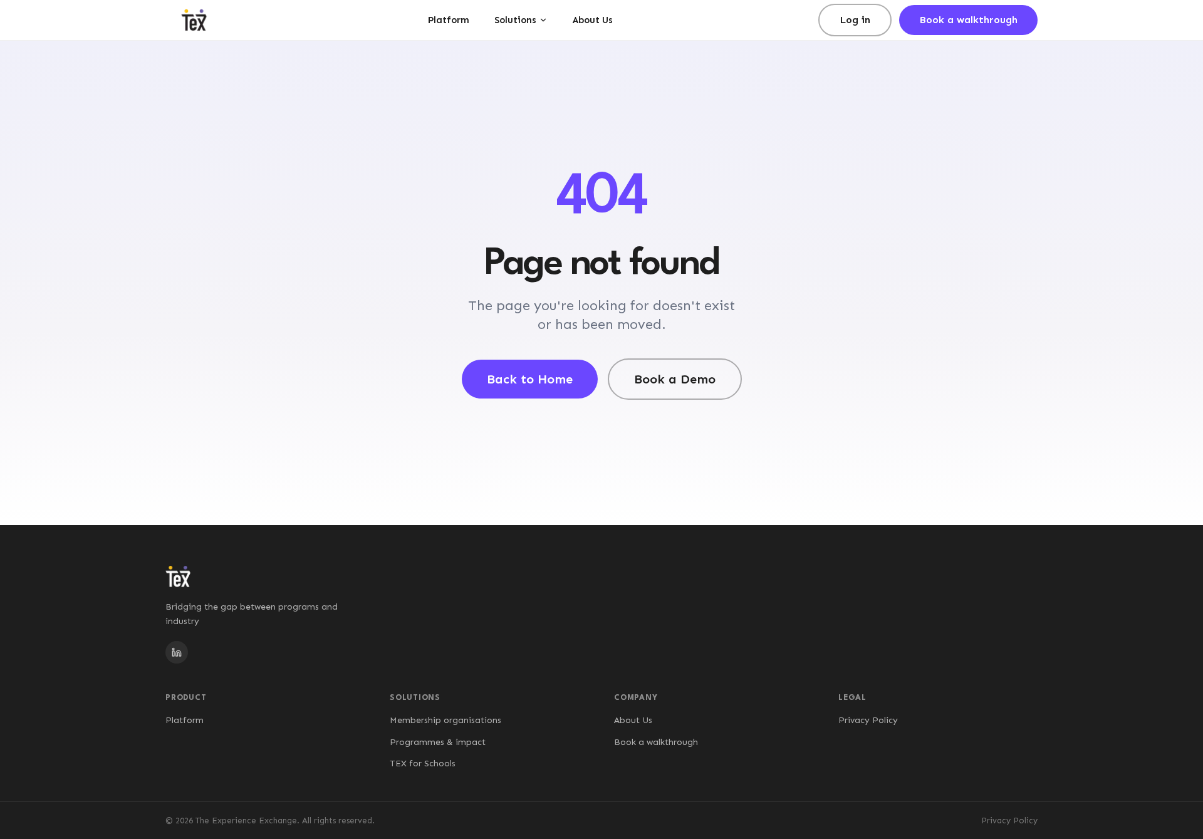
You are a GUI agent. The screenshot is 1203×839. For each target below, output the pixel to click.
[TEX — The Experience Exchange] (193, 20)
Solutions (515, 20)
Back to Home (530, 379)
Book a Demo (675, 379)
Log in (855, 20)
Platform (448, 20)
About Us (593, 20)
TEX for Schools (423, 763)
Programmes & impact (438, 742)
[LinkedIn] (176, 652)
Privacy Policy (868, 720)
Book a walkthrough (968, 20)
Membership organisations (445, 720)
